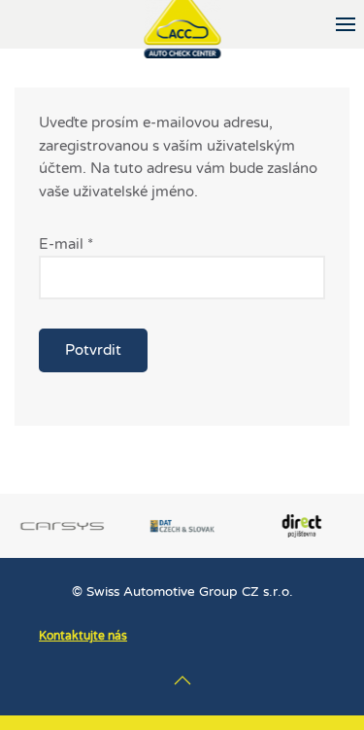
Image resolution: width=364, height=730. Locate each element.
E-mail (66, 244)
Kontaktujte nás (83, 636)
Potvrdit (93, 350)
